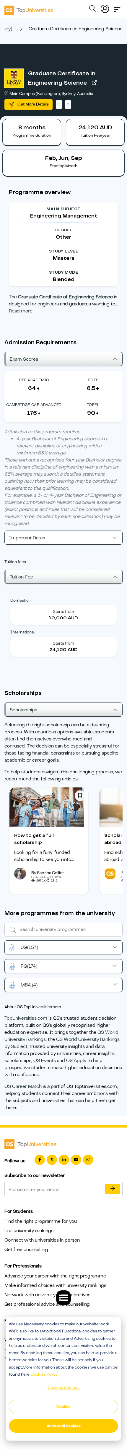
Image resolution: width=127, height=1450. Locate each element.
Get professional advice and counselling (47, 1304)
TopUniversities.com (25, 1018)
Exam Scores (24, 359)
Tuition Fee (21, 577)
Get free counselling (26, 1249)
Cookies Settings (63, 1387)
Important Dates (27, 538)
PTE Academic (34, 379)
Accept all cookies (64, 1426)
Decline (63, 1406)
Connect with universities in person (42, 1240)
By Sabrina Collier (47, 872)
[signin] (105, 8)
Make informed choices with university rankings (55, 1285)
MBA (29, 985)
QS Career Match (23, 1086)
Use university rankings (28, 1231)
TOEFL (93, 404)
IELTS (93, 379)
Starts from (63, 611)
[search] (92, 9)
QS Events (44, 1060)
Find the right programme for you (40, 1221)
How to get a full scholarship (34, 838)
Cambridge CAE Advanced (34, 404)
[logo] (28, 8)
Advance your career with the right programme (55, 1276)
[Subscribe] (112, 1189)
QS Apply (76, 1060)
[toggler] (117, 8)
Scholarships (23, 710)
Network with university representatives (47, 1295)
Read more (20, 311)
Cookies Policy (44, 1374)
